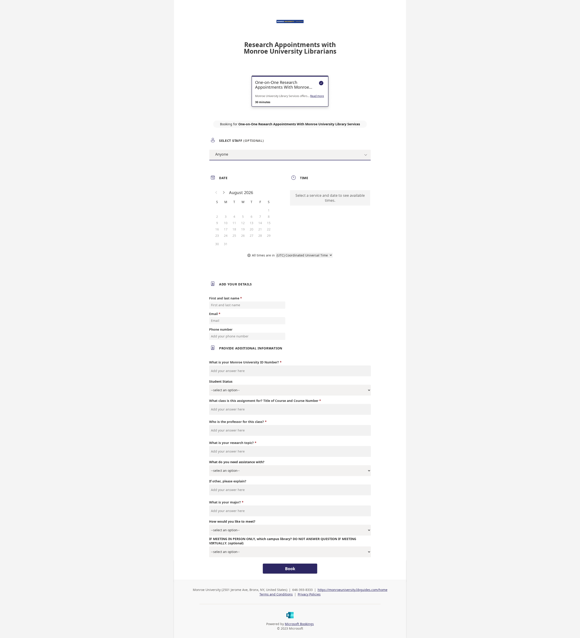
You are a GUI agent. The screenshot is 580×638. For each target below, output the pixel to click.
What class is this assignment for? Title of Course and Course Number (263, 400)
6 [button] (251, 216)
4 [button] (234, 216)
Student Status (220, 381)
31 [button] (225, 244)
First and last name (224, 298)
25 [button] (234, 235)
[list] (290, 95)
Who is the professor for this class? (236, 422)
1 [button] (269, 210)
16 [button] (217, 229)
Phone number (220, 329)
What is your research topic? (231, 443)
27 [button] (251, 235)
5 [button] (243, 216)
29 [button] (269, 235)
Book (290, 568)
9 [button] (217, 223)
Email (213, 314)
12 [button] (243, 223)
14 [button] (260, 223)
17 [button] (225, 229)
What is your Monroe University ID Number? (244, 362)
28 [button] (260, 235)
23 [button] (217, 235)
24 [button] (225, 235)
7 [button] (260, 216)
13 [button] (251, 223)
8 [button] (269, 216)
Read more (317, 96)
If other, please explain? (227, 481)
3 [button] (226, 216)
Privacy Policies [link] (309, 594)
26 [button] (243, 235)
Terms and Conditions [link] (276, 594)
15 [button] (269, 223)
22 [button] (269, 229)
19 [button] (243, 229)
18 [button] (234, 229)
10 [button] (225, 223)
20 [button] (251, 229)
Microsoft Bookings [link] (299, 624)
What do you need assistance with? (236, 462)
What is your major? (225, 502)
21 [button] (260, 229)
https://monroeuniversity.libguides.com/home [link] (352, 590)
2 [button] (217, 216)
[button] (216, 192)
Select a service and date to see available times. (330, 198)
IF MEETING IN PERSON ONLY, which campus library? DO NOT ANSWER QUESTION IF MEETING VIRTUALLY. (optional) (282, 541)
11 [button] (234, 223)
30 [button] (217, 244)
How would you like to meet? (232, 521)
